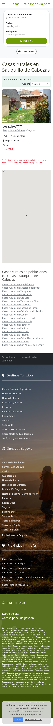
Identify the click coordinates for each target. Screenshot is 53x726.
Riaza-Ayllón (8, 416)
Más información (33, 719)
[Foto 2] (20, 120)
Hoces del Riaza (10, 398)
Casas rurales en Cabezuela (16, 304)
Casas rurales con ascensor (13, 628)
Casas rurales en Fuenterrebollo (19, 318)
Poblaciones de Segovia (14, 535)
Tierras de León (10, 529)
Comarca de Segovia (13, 466)
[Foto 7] (27, 120)
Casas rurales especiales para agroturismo (24, 673)
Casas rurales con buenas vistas (32, 657)
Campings (7, 360)
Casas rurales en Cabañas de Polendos (22, 311)
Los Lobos (9, 126)
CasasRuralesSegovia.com (30, 4)
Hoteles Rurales (28, 357)
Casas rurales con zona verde (26, 650)
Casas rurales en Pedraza (15, 331)
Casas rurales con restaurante (22, 684)
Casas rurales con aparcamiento (15, 682)
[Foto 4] (23, 120)
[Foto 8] (28, 120)
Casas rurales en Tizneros (16, 334)
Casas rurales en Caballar (15, 297)
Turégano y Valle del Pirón (16, 438)
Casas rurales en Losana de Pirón (20, 307)
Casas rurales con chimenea (22, 637)
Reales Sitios (8, 502)
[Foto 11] (32, 120)
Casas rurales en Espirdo (15, 328)
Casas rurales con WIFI (11, 664)
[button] (26, 216)
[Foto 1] (19, 120)
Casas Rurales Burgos (13, 563)
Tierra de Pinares (11, 520)
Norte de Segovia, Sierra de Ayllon (20, 493)
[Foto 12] (33, 120)
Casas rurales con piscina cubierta (33, 679)
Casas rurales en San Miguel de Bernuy (23, 344)
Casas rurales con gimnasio (26, 666)
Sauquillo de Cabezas (14, 130)
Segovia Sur (8, 511)
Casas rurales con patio (29, 639)
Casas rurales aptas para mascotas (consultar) (21, 632)
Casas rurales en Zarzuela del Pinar (21, 301)
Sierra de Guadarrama (14, 429)
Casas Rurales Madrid (13, 572)
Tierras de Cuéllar (11, 525)
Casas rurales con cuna (22, 646)
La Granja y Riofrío (12, 402)
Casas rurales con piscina (25, 655)
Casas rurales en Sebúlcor (16, 324)
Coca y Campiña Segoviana (16, 389)
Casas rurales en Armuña (15, 341)
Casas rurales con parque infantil (32, 630)
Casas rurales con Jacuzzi (31, 668)
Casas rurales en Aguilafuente (18, 284)
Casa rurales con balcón (26, 648)
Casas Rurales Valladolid (15, 584)
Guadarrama (9, 475)
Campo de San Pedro (13, 462)
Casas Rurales (9, 357)
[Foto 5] (24, 120)
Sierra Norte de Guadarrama (17, 433)
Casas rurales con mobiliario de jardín (28, 677)
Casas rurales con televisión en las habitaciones (26, 642)
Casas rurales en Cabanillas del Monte (22, 338)
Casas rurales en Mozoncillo (17, 294)
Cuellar (6, 471)
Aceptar (18, 719)
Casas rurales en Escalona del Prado (21, 287)
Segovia (6, 420)
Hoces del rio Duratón (14, 484)
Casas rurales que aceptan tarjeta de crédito (24, 640)
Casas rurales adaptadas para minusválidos (25, 669)
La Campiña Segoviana (14, 489)
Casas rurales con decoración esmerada (18, 659)
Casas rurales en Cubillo (15, 314)
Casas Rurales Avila (12, 559)
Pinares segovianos (12, 411)
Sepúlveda (7, 424)
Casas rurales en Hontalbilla (17, 321)
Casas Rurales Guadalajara (16, 568)
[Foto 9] (29, 120)
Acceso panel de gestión (18, 618)
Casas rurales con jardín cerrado (25, 686)
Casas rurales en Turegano (16, 291)
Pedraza (6, 407)
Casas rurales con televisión (35, 661)
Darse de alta (10, 614)
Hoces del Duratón (12, 393)
